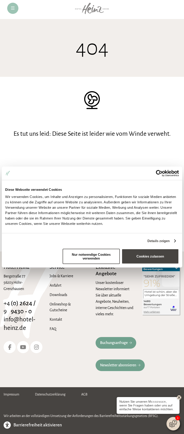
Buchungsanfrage (114, 343)
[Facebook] (10, 347)
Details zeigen (158, 241)
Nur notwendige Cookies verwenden (91, 256)
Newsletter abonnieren (118, 365)
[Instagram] (36, 347)
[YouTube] (23, 347)
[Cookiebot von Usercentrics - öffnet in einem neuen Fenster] (159, 173)
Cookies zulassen (150, 256)
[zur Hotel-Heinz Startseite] (92, 9)
